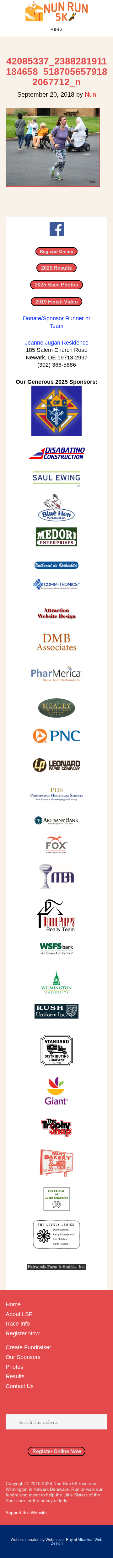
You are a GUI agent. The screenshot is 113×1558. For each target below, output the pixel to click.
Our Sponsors (23, 1357)
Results (15, 1376)
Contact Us (20, 1386)
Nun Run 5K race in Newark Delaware (56, 11)
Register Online (56, 251)
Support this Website (26, 1512)
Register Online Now (56, 1451)
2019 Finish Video (56, 301)
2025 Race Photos (56, 284)
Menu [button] (57, 29)
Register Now (23, 1333)
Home (13, 1304)
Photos (14, 1367)
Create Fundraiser (28, 1347)
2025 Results (56, 268)
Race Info (18, 1323)
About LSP (19, 1314)
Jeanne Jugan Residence (57, 343)
